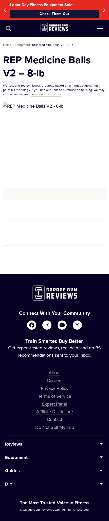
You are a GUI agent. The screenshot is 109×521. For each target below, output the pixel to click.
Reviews (13, 444)
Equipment (22, 45)
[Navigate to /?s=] (8, 28)
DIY (9, 484)
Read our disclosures (46, 94)
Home (7, 45)
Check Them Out (54, 13)
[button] (5, 10)
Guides (12, 470)
